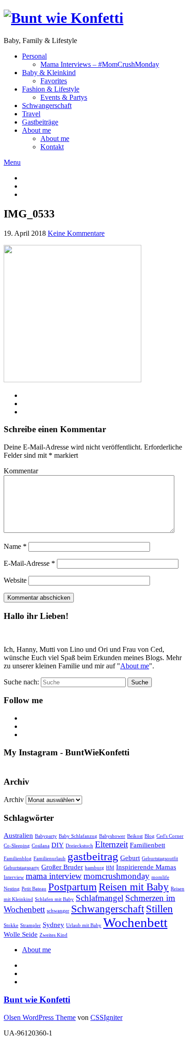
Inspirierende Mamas (146, 867)
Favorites (53, 81)
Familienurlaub (49, 858)
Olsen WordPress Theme (40, 1017)
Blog (150, 836)
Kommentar (21, 471)
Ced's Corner (169, 836)
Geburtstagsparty (21, 867)
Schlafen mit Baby (54, 899)
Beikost (135, 836)
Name (15, 546)
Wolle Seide (21, 934)
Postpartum (72, 887)
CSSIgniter (106, 1017)
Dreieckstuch (79, 845)
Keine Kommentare (76, 233)
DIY (57, 845)
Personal (34, 56)
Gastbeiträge (40, 122)
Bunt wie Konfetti (37, 999)
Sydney (53, 924)
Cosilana (41, 845)
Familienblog (18, 858)
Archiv (14, 799)
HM (110, 867)
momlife (160, 877)
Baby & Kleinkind (49, 72)
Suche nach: (21, 682)
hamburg (94, 867)
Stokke (11, 925)
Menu (12, 162)
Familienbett (147, 845)
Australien (18, 835)
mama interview (54, 876)
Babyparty (46, 836)
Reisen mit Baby (134, 887)
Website (15, 580)
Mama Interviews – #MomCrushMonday (99, 64)
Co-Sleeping (17, 845)
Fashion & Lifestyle (50, 89)
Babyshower (112, 836)
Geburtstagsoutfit (160, 858)
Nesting (12, 888)
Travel (31, 114)
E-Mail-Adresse (29, 563)
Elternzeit (111, 844)
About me (36, 130)
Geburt (130, 858)
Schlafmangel (99, 898)
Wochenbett (135, 922)
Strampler (30, 925)
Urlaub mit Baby (83, 925)
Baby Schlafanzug (78, 836)
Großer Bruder (62, 867)
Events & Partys (63, 97)
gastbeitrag (92, 856)
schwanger (58, 910)
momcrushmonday (116, 876)
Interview (14, 877)
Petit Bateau (34, 888)
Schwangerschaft (47, 105)
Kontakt (52, 147)
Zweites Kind (53, 935)
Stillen (159, 909)
